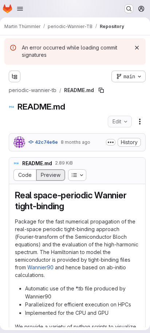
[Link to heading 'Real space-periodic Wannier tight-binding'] (69, 206)
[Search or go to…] (129, 8)
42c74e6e (46, 142)
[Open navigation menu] (20, 9)
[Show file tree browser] (14, 76)
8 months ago (75, 142)
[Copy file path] (101, 90)
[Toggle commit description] (110, 142)
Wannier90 (40, 267)
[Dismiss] (137, 47)
